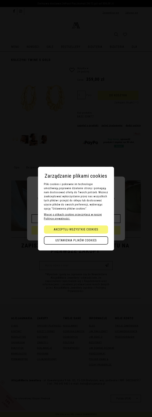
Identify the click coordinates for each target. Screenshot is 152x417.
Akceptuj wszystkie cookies (76, 229)
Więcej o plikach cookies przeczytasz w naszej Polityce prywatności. (73, 216)
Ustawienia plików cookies (76, 240)
